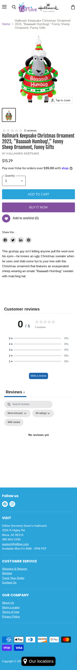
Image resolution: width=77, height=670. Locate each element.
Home (6, 24)
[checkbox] (13, 422)
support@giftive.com (15, 544)
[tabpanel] (38, 440)
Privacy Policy (11, 616)
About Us (8, 602)
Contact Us (9, 582)
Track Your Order (13, 578)
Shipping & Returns (14, 568)
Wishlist (7, 573)
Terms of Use (10, 611)
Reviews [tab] (15, 392)
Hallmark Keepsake (22, 153)
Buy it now (38, 207)
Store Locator (11, 607)
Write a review (38, 375)
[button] (38, 338)
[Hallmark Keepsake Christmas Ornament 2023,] (8, 114)
